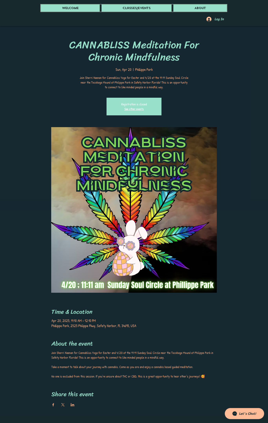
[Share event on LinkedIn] (72, 404)
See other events (134, 109)
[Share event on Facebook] (53, 404)
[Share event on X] (63, 404)
